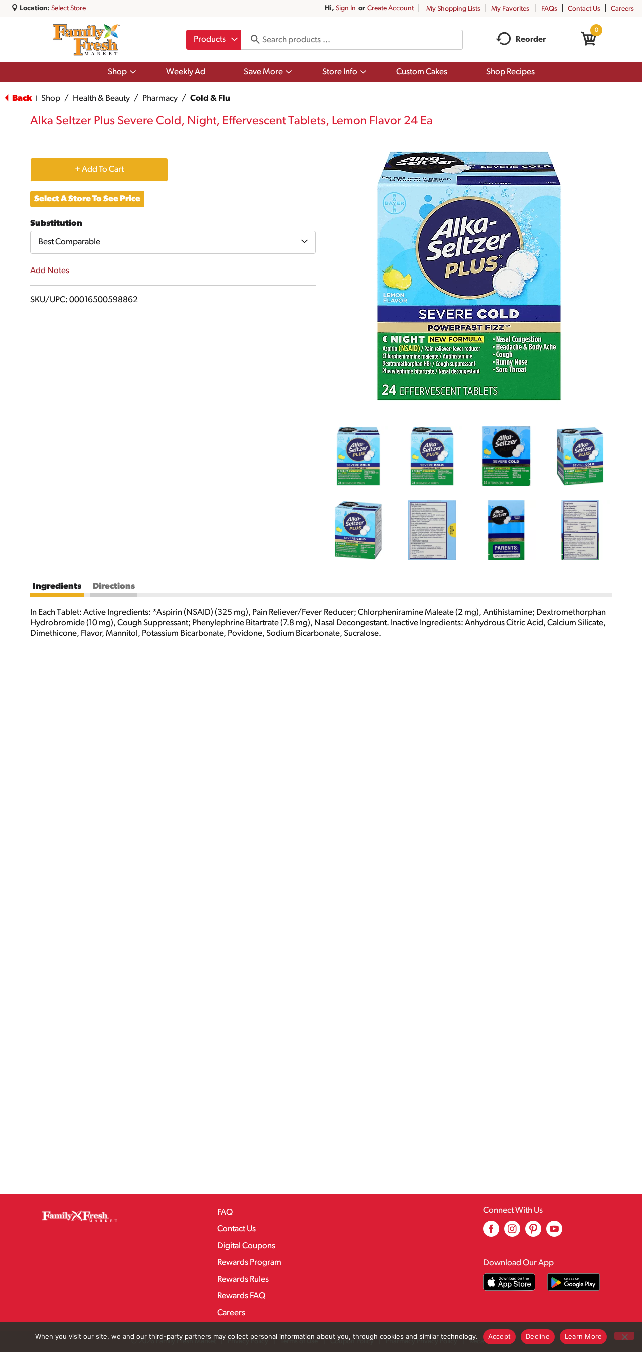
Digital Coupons (246, 1246)
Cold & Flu (210, 98)
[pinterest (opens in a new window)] (533, 1232)
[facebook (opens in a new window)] (491, 1232)
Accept (499, 1336)
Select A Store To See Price (87, 199)
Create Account (390, 8)
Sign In (346, 8)
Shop (50, 98)
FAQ (225, 1212)
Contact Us (584, 9)
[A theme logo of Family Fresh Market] (86, 40)
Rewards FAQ (241, 1296)
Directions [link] (114, 586)
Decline (538, 1336)
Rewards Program (249, 1262)
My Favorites (510, 9)
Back (21, 98)
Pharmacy (160, 98)
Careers (622, 9)
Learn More (583, 1336)
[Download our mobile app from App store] (509, 1282)
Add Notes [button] (49, 270)
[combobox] (213, 40)
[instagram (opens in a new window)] (512, 1232)
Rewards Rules (243, 1279)
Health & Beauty (101, 98)
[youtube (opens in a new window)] (554, 1232)
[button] (358, 456)
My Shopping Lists (453, 9)
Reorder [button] (531, 40)
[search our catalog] (252, 40)
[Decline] (624, 1336)
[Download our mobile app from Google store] (573, 1282)
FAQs (549, 9)
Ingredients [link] (57, 586)
